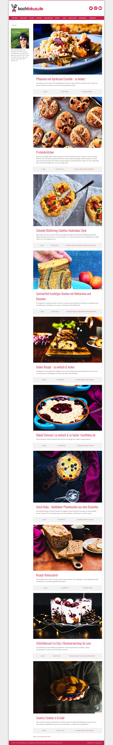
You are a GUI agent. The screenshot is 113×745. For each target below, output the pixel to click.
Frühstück (93, 311)
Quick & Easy (83, 656)
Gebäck (74, 245)
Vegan (64, 18)
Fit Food (31, 18)
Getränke (39, 18)
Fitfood (85, 169)
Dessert (90, 91)
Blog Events (23, 18)
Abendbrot (91, 169)
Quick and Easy (48, 18)
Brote (81, 169)
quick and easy (91, 245)
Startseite (15, 18)
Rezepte (57, 18)
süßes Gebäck (81, 311)
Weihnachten (72, 18)
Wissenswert (82, 18)
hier (16, 60)
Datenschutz (90, 743)
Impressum (93, 18)
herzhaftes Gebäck (81, 245)
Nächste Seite (46, 737)
